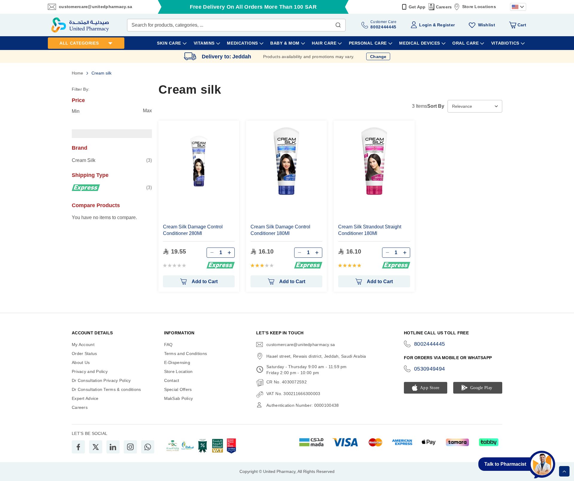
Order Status (84, 353)
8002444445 (429, 344)
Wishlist (486, 24)
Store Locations (479, 6)
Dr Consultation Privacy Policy (101, 380)
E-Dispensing (177, 362)
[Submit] (338, 23)
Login (425, 24)
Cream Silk (112, 160)
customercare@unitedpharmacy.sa (95, 6)
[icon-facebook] (78, 446)
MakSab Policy (178, 398)
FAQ (168, 344)
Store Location (178, 371)
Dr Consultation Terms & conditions (106, 389)
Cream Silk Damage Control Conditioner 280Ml (193, 230)
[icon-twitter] (95, 446)
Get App (417, 6)
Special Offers (178, 389)
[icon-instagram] (130, 446)
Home (78, 73)
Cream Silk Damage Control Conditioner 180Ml (280, 230)
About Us (81, 362)
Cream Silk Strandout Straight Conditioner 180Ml (369, 230)
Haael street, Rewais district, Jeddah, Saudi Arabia (316, 356)
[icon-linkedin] (113, 446)
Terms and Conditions (185, 353)
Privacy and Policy (90, 371)
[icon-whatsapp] (147, 446)
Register (446, 24)
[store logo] (80, 25)
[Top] (564, 471)
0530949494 (429, 369)
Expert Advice (85, 398)
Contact (171, 380)
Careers (444, 6)
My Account (83, 344)
